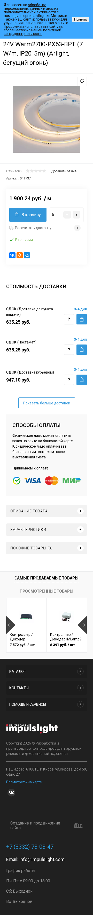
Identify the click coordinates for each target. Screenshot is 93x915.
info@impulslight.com (42, 859)
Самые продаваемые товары (46, 578)
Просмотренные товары (46, 591)
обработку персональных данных (25, 7)
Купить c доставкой (81, 319)
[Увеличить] (46, 119)
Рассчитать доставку (33, 228)
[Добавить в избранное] (82, 81)
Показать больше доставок (46, 403)
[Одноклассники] (20, 255)
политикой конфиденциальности (32, 32)
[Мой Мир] (27, 255)
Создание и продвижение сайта (35, 825)
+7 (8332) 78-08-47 (29, 847)
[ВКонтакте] (12, 255)
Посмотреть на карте (24, 782)
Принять (80, 19)
